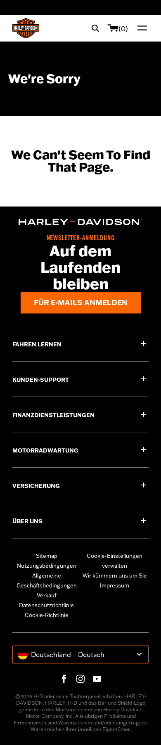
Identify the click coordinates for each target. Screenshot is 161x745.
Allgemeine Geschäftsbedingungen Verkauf (47, 585)
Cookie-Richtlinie (47, 615)
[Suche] (95, 28)
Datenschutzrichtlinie (46, 605)
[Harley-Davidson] (80, 222)
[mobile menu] (140, 28)
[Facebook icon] (64, 679)
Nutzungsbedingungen (46, 565)
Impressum (114, 585)
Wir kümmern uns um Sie (115, 575)
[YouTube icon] (97, 679)
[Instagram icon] (80, 679)
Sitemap (46, 555)
